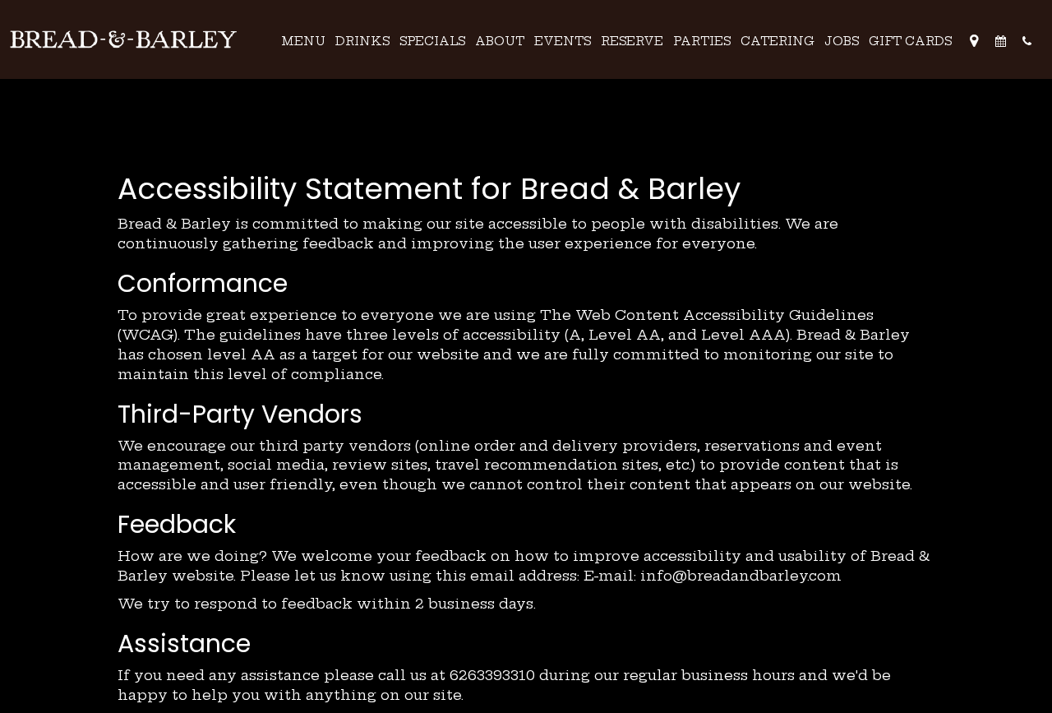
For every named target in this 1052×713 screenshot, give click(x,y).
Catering (777, 41)
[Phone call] (1026, 41)
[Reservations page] (1000, 41)
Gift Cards (910, 41)
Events (562, 41)
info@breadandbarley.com (741, 575)
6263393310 (492, 674)
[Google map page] (974, 41)
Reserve (632, 41)
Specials (432, 41)
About (499, 41)
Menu (303, 41)
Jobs (841, 41)
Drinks (362, 41)
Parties (702, 41)
